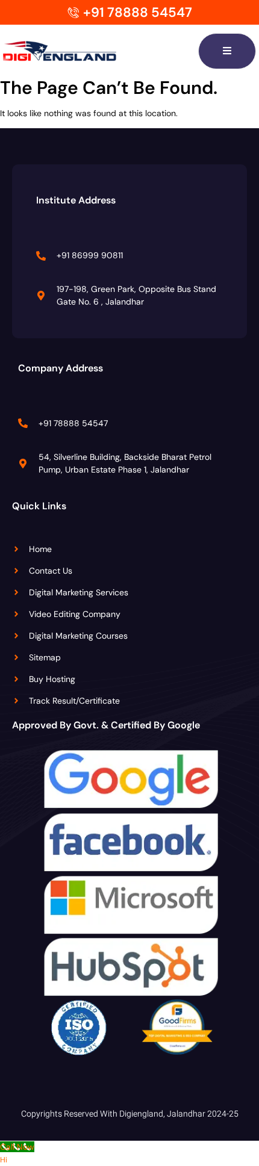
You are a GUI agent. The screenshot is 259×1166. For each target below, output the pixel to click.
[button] (3, 1159)
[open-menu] (227, 51)
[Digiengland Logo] (78, 51)
